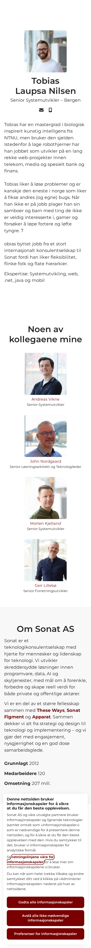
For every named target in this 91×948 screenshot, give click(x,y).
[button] (82, 8)
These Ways (51, 710)
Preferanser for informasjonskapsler (45, 934)
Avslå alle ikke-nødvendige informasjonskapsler (45, 918)
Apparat (41, 716)
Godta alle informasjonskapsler (45, 902)
